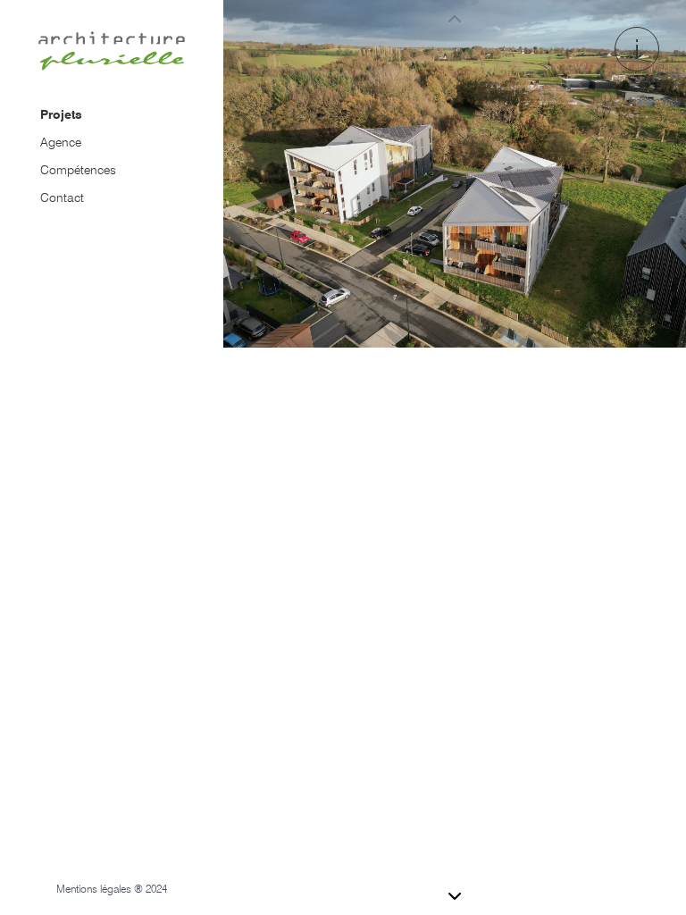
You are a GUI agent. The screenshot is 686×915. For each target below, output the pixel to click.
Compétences (78, 170)
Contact (62, 197)
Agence (60, 142)
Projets (61, 114)
